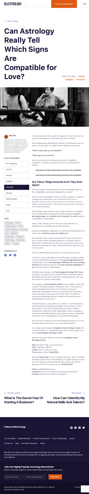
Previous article (14, 393)
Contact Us (8, 443)
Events (72, 438)
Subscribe (55, 477)
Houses (9, 175)
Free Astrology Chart (64, 4)
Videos (42, 443)
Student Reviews (24, 438)
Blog (17, 443)
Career (81, 76)
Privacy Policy (80, 487)
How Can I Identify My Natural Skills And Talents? (66, 400)
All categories (11, 164)
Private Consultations (41, 438)
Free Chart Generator (29, 443)
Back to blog (13, 21)
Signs (8, 205)
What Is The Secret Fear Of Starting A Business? (23, 400)
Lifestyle (80, 79)
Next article (76, 393)
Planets (9, 193)
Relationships (11, 199)
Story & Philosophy (59, 438)
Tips (8, 211)
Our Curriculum (9, 438)
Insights (69, 79)
